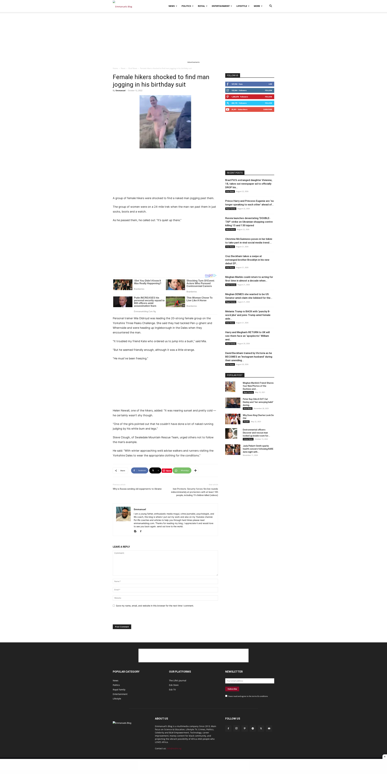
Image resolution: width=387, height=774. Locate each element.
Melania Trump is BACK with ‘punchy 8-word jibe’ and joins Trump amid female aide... (247, 315)
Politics (186, 6)
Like (270, 84)
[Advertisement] (193, 34)
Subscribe (267, 109)
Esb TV (172, 689)
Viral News (132, 68)
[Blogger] (136, 531)
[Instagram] (236, 728)
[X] (261, 729)
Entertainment (221, 6)
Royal (201, 6)
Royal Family (230, 209)
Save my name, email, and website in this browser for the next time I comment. (155, 605)
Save (168, 470)
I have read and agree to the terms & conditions (248, 696)
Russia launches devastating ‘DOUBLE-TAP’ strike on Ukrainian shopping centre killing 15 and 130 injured (249, 222)
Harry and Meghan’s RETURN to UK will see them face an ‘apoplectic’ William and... (247, 336)
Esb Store (174, 685)
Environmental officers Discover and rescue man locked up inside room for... (256, 433)
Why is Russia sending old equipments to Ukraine (137, 489)
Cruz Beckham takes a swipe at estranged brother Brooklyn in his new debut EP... (247, 260)
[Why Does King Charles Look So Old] (232, 419)
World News (230, 229)
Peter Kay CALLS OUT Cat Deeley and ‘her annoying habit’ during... (258, 402)
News (172, 6)
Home (115, 68)
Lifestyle (241, 6)
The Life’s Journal (177, 680)
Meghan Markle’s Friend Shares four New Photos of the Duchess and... (258, 386)
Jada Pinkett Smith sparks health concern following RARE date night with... (258, 449)
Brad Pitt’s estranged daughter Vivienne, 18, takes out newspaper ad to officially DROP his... (248, 184)
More (257, 6)
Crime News (248, 439)
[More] (195, 470)
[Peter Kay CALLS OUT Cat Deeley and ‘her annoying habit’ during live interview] (232, 403)
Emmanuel (120, 90)
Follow (268, 90)
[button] (270, 6)
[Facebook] (141, 531)
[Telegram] (253, 729)
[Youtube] (269, 729)
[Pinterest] (245, 729)
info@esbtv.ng (174, 748)
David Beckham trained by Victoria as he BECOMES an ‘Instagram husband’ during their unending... (248, 357)
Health (246, 422)
